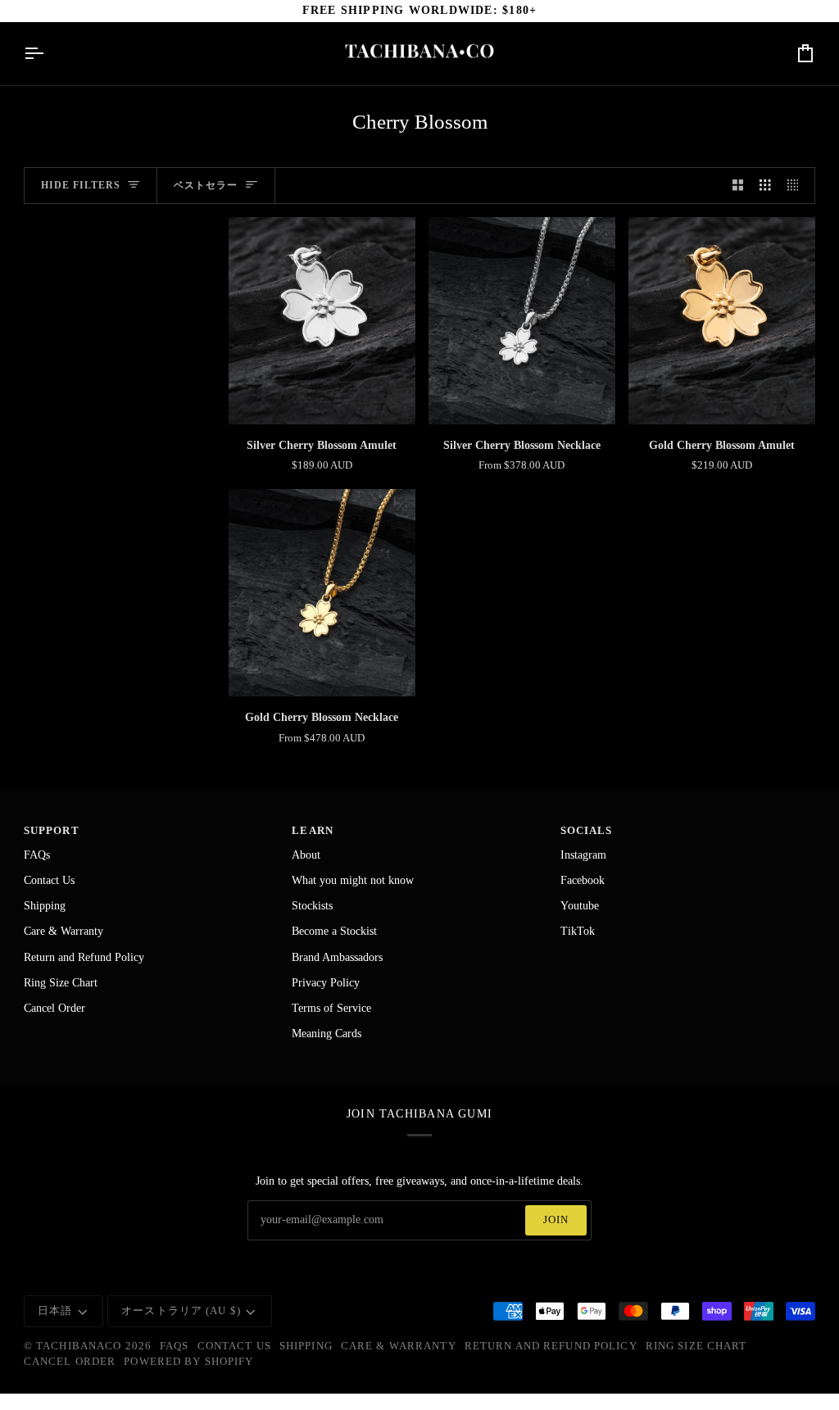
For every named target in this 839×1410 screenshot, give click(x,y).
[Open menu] (48, 54)
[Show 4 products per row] (797, 185)
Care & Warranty (63, 931)
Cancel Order (54, 1008)
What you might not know (353, 880)
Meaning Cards (326, 1033)
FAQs (37, 855)
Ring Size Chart (61, 983)
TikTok (577, 931)
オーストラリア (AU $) (181, 1311)
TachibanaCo (78, 1346)
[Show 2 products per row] (738, 185)
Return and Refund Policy (84, 957)
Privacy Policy (326, 983)
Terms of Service (331, 1008)
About (306, 855)
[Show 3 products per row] (765, 185)
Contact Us (49, 880)
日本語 (55, 1311)
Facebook (582, 880)
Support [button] (51, 830)
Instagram (583, 855)
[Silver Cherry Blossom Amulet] (322, 320)
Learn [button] (312, 830)
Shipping (45, 906)
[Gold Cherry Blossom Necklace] (322, 592)
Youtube (579, 906)
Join (556, 1220)
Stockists (312, 906)
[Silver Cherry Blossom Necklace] (522, 320)
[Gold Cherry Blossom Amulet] (721, 320)
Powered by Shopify (188, 1361)
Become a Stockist (334, 931)
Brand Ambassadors (337, 957)
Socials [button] (586, 830)
